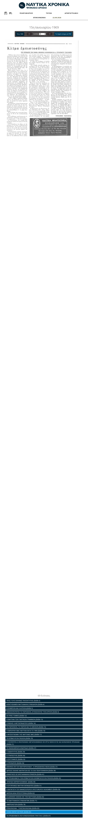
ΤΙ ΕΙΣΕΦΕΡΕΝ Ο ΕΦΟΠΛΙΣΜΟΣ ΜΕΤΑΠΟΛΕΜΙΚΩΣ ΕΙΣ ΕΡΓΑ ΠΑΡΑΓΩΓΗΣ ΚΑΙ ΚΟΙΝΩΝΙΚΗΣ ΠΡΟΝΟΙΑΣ (43, 743)
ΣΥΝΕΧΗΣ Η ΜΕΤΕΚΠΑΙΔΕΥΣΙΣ (21, 723)
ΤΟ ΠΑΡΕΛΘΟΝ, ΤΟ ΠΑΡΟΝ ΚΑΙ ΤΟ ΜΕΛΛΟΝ (26, 727)
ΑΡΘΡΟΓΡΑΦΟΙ (71, 13)
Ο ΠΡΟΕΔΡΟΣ (15, 763)
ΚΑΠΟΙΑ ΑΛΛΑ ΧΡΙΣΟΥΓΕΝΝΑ (20, 793)
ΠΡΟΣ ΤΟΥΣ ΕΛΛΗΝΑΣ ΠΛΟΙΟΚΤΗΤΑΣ (23, 701)
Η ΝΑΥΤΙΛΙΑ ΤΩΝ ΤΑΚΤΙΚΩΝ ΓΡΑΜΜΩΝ (24, 719)
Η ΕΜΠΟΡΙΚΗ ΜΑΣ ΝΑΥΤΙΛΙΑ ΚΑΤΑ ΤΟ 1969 (25, 731)
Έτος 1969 (20, 34)
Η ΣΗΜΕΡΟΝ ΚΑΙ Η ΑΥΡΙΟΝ (19, 708)
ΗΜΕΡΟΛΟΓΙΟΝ (15, 804)
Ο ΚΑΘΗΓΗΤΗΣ (15, 752)
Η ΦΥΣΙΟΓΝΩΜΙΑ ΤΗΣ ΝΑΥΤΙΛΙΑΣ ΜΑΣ (24, 734)
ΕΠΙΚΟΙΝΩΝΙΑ (39, 18)
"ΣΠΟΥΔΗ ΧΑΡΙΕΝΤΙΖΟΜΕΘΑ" (20, 782)
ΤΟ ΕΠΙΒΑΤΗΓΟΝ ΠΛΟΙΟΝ (19, 738)
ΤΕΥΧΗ (49, 13)
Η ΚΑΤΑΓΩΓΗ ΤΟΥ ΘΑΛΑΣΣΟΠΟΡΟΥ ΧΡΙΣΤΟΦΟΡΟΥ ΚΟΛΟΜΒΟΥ (33, 789)
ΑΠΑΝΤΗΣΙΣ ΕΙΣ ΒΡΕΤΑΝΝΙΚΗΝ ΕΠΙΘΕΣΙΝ (25, 774)
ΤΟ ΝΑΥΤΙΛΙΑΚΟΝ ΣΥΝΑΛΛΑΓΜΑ (21, 801)
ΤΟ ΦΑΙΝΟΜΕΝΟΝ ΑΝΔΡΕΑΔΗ (21, 748)
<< (29, 34)
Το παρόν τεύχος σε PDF (63, 34)
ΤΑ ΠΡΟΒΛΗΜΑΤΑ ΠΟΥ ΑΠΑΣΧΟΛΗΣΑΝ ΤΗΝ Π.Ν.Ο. (28, 816)
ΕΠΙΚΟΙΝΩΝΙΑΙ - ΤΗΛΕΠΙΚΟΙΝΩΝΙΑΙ (22, 808)
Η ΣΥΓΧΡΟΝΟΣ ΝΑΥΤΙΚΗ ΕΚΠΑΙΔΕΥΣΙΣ (23, 786)
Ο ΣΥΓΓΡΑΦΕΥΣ (15, 759)
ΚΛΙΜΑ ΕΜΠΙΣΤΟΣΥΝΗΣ (18, 812)
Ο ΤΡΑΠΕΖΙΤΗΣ (15, 755)
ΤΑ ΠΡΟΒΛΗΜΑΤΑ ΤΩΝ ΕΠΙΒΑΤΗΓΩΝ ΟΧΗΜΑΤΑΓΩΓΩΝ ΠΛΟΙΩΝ (33, 778)
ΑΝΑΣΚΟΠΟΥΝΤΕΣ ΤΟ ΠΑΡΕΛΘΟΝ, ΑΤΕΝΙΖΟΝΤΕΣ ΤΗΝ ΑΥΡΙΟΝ (32, 712)
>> (50, 34)
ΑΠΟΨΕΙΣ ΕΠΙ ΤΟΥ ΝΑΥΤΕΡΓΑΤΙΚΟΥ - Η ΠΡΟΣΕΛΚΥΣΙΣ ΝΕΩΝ (31, 767)
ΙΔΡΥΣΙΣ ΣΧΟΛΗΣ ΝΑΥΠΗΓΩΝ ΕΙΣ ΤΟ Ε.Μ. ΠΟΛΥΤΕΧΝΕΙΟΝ (31, 771)
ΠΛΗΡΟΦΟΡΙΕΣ (26, 13)
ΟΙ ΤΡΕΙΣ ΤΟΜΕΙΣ (16, 716)
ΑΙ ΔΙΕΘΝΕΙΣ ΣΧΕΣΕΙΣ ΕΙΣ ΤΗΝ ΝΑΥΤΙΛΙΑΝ (25, 797)
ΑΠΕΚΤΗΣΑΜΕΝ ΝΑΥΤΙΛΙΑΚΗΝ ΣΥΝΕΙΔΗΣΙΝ (25, 704)
